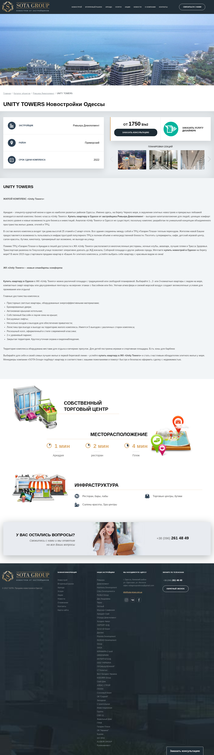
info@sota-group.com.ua (132, 592)
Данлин (100, 633)
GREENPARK (103, 655)
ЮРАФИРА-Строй (105, 651)
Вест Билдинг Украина (107, 674)
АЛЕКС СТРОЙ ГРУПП (103, 687)
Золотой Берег (103, 629)
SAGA (99, 648)
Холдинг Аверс (103, 621)
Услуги (118, 7)
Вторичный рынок (93, 7)
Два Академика (103, 599)
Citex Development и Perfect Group (106, 593)
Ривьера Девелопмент (43, 93)
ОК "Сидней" (102, 696)
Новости (137, 7)
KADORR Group (104, 678)
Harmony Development (107, 587)
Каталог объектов (22, 93)
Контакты (163, 7)
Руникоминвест (104, 745)
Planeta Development (106, 636)
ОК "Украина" (103, 730)
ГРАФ (99, 723)
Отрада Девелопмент (106, 618)
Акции (127, 7)
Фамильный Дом (104, 719)
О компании (150, 7)
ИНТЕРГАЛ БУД (104, 659)
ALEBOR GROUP (104, 742)
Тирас (99, 603)
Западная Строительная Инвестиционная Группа (104, 706)
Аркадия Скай (103, 614)
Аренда (108, 7)
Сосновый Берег (104, 693)
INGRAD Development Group (106, 642)
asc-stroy (101, 738)
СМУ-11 (100, 715)
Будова (100, 734)
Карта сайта (63, 610)
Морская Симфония (106, 610)
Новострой (77, 7)
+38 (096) (173, 538)
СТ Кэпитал (102, 670)
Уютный (100, 606)
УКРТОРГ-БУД (103, 625)
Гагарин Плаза (103, 727)
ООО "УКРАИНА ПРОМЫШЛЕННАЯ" (106, 665)
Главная (7, 93)
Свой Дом (101, 681)
